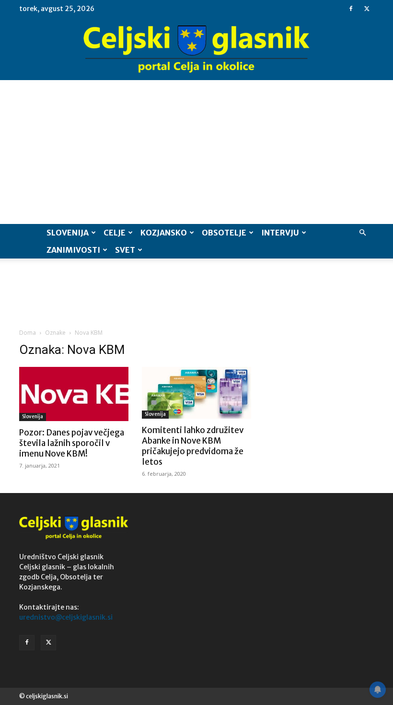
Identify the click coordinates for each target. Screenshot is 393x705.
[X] (366, 8)
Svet (125, 250)
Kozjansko (163, 232)
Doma (27, 333)
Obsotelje (224, 232)
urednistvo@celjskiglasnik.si (66, 617)
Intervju (280, 232)
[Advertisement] (196, 152)
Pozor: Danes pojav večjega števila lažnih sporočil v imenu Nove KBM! (71, 443)
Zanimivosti (73, 250)
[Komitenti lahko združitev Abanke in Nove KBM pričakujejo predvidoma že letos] (196, 393)
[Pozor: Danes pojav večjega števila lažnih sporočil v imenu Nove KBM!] (73, 394)
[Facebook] (351, 8)
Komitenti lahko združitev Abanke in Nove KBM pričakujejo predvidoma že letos (192, 446)
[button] (362, 232)
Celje (115, 232)
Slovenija (67, 232)
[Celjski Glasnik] (196, 49)
